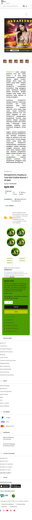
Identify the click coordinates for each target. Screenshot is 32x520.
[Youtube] (8, 511)
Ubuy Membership (5, 369)
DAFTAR (16, 307)
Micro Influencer (5, 366)
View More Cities (5, 473)
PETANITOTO (10, 72)
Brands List (3, 388)
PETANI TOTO (4, 461)
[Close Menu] (2, 4)
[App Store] (5, 487)
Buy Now (12, 276)
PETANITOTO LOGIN (6, 467)
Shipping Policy (4, 363)
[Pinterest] (15, 511)
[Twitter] (11, 511)
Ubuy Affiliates (4, 406)
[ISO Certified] (12, 496)
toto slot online (13, 155)
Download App (4, 386)
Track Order (4, 357)
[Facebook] (1, 511)
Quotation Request (6, 349)
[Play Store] (16, 487)
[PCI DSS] (4, 495)
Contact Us (3, 346)
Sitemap (2, 355)
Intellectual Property (6, 352)
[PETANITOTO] (8, 3)
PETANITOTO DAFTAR (6, 464)
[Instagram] (4, 511)
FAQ (1, 400)
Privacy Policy (20, 504)
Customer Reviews (6, 391)
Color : (9, 205)
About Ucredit (4, 403)
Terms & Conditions (7, 504)
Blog (1, 397)
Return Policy (4, 394)
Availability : (7, 200)
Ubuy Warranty (4, 372)
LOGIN (16, 312)
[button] (26, 14)
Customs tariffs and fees (8, 360)
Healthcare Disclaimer (7, 375)
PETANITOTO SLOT (5, 470)
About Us (3, 343)
